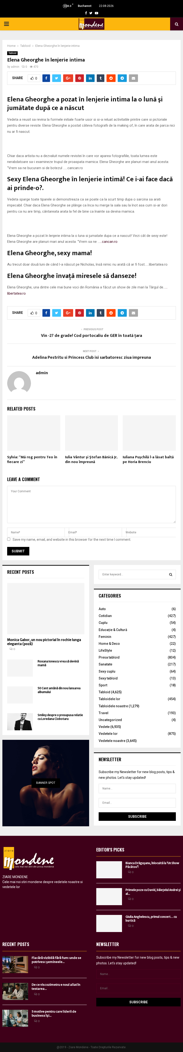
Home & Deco (109, 644)
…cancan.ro (108, 241)
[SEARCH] (171, 574)
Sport (103, 685)
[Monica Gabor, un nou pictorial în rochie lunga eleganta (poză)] (45, 608)
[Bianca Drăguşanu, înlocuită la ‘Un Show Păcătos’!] (109, 869)
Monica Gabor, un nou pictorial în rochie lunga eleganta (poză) (44, 642)
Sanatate (105, 664)
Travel (103, 713)
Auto (102, 609)
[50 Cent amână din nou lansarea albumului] (20, 694)
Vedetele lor (108, 734)
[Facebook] (86, 13)
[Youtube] (96, 13)
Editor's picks (110, 849)
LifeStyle (105, 650)
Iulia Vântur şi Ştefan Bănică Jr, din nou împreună (91, 459)
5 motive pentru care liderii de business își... (54, 1013)
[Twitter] (90, 13)
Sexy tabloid (108, 678)
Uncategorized (110, 720)
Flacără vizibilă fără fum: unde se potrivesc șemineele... (56, 960)
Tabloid (12, 53)
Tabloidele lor (109, 699)
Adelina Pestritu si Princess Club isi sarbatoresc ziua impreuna (91, 357)
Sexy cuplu (107, 671)
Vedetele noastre (112, 741)
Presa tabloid (109, 657)
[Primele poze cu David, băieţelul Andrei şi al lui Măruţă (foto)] (109, 896)
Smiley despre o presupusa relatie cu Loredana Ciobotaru (60, 716)
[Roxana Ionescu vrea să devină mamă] (20, 668)
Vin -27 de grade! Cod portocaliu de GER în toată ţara (91, 335)
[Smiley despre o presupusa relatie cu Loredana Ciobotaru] (20, 721)
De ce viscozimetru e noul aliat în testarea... (56, 987)
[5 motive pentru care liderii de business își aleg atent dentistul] (15, 1018)
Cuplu (103, 623)
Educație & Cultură (113, 630)
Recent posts (20, 572)
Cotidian (105, 616)
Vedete (104, 727)
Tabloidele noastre (113, 706)
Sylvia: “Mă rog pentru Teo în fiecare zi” (32, 459)
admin (15, 66)
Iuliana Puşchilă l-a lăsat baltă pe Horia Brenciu (148, 459)
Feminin (105, 637)
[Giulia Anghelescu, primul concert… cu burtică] (109, 923)
